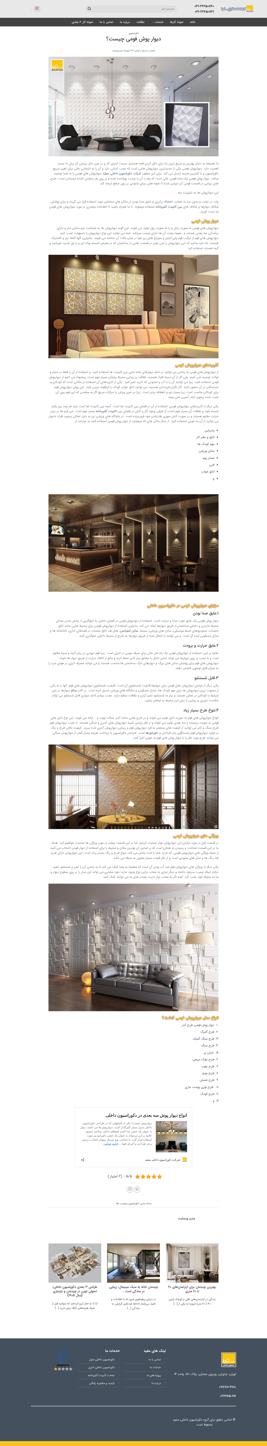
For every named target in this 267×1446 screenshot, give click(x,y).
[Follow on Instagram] (37, 9)
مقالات (140, 22)
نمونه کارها (176, 22)
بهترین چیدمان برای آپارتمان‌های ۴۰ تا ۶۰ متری (192, 1289)
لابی (211, 464)
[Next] (48, 1281)
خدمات (159, 22)
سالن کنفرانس (129, 630)
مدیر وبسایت (117, 50)
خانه (192, 22)
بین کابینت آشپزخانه (169, 206)
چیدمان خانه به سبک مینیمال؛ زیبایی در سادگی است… (133, 1289)
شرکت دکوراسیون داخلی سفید (121, 173)
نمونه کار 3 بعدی (82, 22)
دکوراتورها (152, 732)
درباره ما (125, 22)
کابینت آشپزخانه (106, 411)
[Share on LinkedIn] (130, 1189)
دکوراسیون (134, 33)
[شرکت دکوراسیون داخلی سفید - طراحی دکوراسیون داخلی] (220, 9)
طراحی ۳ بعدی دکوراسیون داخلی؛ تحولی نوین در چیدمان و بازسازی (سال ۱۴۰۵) (74, 1291)
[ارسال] (89, 9)
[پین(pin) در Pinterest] (137, 1189)
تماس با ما (106, 22)
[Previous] (219, 1281)
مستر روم (208, 458)
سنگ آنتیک (200, 1038)
